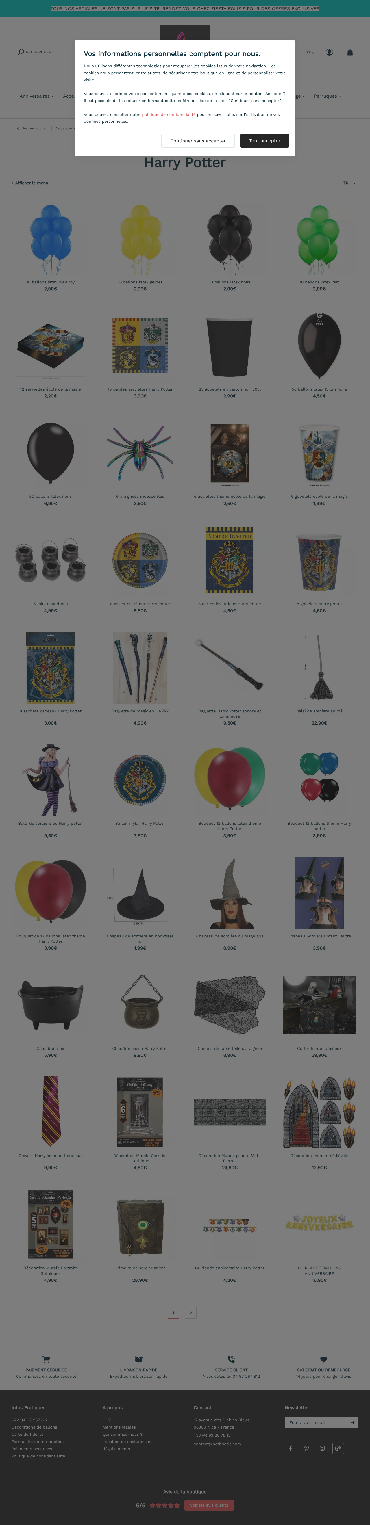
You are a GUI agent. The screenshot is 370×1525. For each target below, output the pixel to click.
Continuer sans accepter (198, 141)
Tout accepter (264, 140)
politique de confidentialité (169, 114)
